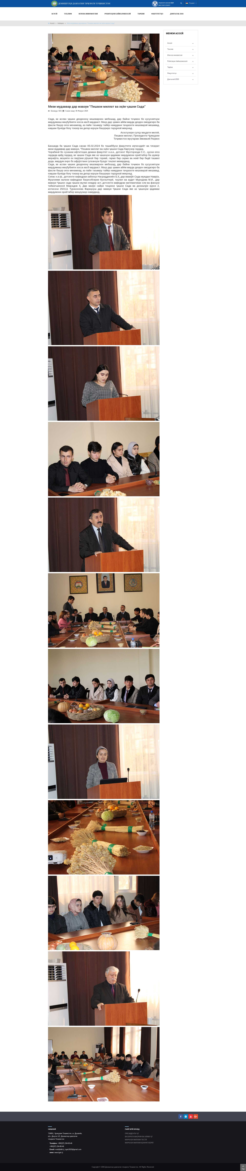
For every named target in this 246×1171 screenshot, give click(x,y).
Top (243, 1169)
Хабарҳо (61, 23)
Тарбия (170, 67)
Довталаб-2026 (173, 79)
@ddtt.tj (61, 1149)
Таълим (170, 49)
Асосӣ (52, 23)
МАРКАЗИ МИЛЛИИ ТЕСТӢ (136, 1140)
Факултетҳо (171, 73)
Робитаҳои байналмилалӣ (177, 61)
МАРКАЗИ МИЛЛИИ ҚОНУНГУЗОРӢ (139, 1143)
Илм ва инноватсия (174, 55)
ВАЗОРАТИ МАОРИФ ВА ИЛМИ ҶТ (139, 1137)
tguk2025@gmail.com (73, 1149)
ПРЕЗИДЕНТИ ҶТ (132, 1133)
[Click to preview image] (104, 68)
